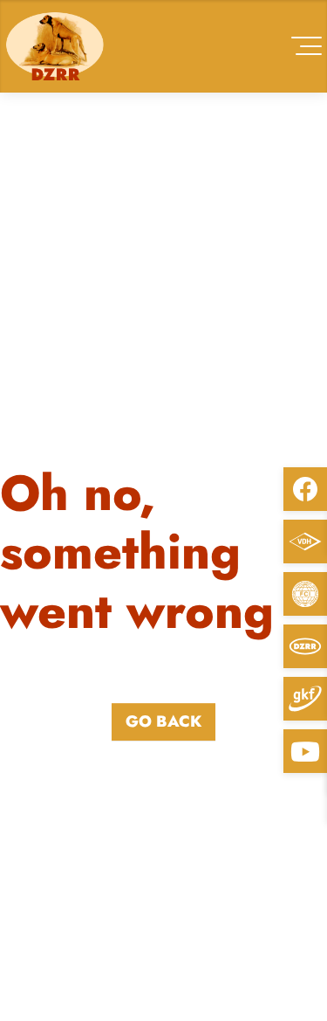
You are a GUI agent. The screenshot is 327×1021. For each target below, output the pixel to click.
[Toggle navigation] (306, 45)
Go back (163, 721)
